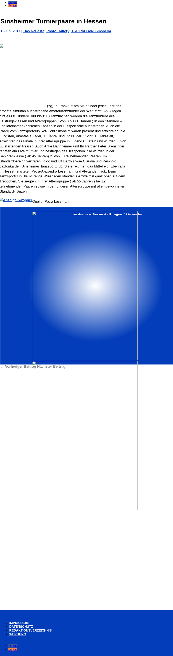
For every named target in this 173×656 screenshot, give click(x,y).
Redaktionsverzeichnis (30, 630)
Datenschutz (21, 626)
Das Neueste (33, 31)
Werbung (17, 634)
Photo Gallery (57, 31)
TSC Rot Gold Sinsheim (91, 31)
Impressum (19, 623)
